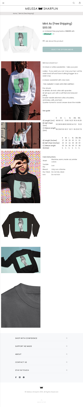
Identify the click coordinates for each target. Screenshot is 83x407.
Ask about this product (54, 41)
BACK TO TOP (41, 402)
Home (15, 13)
